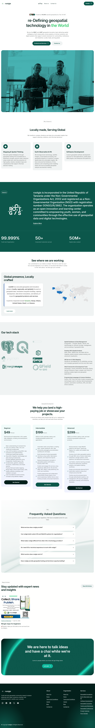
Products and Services (40, 43)
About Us (4, 192)
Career (48, 702)
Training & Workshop (6, 620)
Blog (47, 704)
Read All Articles (87, 586)
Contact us (57, 43)
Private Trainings (84, 711)
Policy (48, 697)
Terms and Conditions (52, 699)
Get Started (16, 482)
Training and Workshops (86, 706)
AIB (40, 3)
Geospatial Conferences (86, 708)
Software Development (86, 701)
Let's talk (46, 666)
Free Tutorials (84, 713)
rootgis (8, 3)
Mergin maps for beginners (11, 624)
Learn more (10, 311)
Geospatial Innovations (86, 694)
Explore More (37, 223)
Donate (88, 3)
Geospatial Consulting (86, 703)
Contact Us (49, 707)
